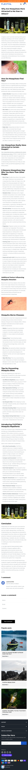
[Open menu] (26, 4)
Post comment (8, 621)
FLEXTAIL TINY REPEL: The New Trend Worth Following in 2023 (14, 711)
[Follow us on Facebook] (2, 752)
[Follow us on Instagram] (5, 752)
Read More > (5, 656)
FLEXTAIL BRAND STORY (8, 682)
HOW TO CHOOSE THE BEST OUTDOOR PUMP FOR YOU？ (12, 653)
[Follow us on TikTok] (10, 752)
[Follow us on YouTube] (7, 752)
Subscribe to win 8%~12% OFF (14, 1)
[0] (24, 4)
